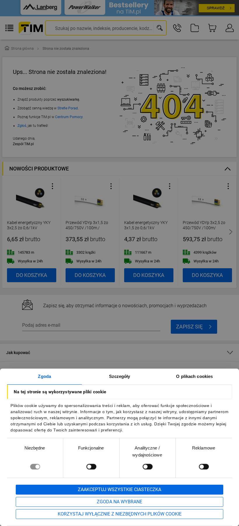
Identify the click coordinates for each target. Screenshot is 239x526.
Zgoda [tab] (44, 376)
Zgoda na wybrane (119, 501)
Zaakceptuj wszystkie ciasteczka (119, 489)
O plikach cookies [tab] (194, 376)
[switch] (91, 466)
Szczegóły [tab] (119, 376)
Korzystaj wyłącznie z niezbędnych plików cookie (120, 514)
